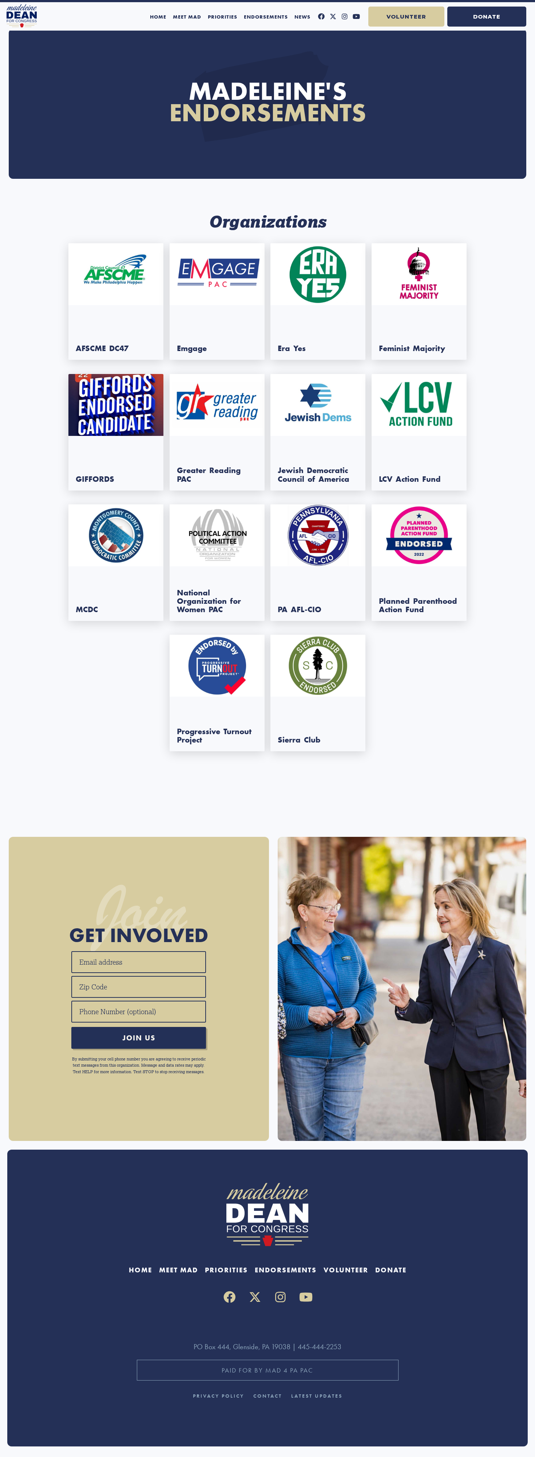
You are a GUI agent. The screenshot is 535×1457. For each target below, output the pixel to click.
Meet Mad (187, 16)
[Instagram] (344, 16)
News (302, 16)
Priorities (222, 16)
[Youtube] (356, 16)
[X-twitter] (333, 16)
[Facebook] (321, 16)
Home (158, 16)
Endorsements (266, 16)
